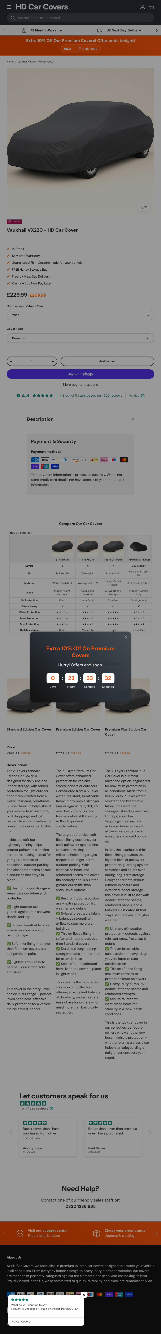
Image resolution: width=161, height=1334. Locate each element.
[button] (84, 1295)
